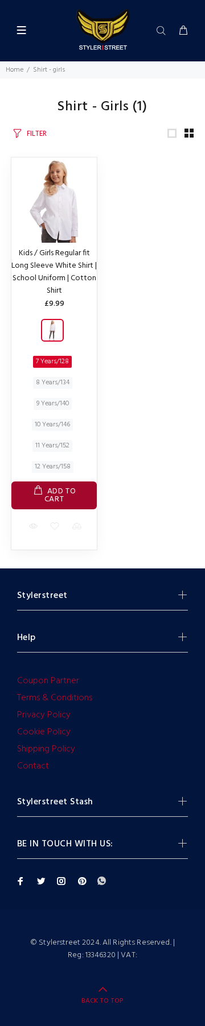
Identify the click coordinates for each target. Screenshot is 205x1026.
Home (14, 70)
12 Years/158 (53, 466)
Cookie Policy (44, 732)
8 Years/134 (52, 382)
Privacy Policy (44, 715)
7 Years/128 (52, 361)
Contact (33, 766)
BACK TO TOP (102, 1001)
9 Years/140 (52, 403)
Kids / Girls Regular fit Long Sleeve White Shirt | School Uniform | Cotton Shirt (54, 272)
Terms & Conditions (54, 698)
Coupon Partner (48, 681)
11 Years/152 (52, 445)
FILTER (37, 134)
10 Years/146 (52, 424)
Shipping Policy (46, 749)
